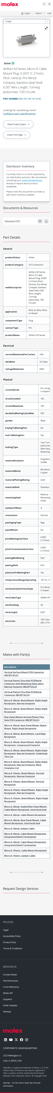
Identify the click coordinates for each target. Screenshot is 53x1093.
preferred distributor (32, 180)
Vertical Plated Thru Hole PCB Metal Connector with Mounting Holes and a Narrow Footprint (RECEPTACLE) (23, 683)
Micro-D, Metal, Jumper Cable (19, 828)
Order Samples (10, 1005)
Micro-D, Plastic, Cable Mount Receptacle (25, 850)
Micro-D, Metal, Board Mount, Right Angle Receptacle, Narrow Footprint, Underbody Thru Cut (25, 753)
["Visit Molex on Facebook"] (21, 1039)
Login (49, 13)
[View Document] (40, 221)
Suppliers (7, 999)
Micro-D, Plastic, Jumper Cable (19, 855)
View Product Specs (16, 124)
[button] (46, 28)
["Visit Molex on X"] (16, 1039)
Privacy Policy (9, 942)
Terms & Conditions (12, 948)
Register (38, 13)
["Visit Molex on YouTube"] (11, 1039)
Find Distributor (10, 980)
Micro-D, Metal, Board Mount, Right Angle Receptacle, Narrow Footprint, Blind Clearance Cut (25, 764)
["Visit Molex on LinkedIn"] (5, 1039)
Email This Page (15, 134)
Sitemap (6, 1083)
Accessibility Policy (12, 936)
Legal (5, 930)
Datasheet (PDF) (12, 221)
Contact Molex (10, 974)
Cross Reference (11, 987)
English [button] (27, 13)
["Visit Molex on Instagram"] (26, 1039)
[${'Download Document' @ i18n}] (46, 221)
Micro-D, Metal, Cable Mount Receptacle (25, 814)
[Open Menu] (49, 4)
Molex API (8, 993)
